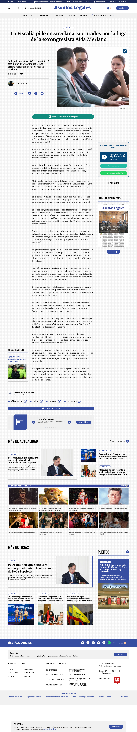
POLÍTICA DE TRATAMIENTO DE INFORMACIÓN (79, 679)
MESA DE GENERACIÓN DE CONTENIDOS (77, 670)
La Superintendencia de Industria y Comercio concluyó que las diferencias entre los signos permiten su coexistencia (113, 577)
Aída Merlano (17, 401)
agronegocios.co (34, 697)
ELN (87, 2)
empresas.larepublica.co (57, 697)
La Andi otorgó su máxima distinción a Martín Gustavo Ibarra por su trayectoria (113, 456)
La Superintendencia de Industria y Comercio (46, 2)
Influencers (22, 2)
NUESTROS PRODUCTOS (54, 675)
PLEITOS (72, 16)
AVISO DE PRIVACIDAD (77, 675)
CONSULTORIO (43, 16)
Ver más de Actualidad (117, 441)
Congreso (52, 401)
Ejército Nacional (99, 2)
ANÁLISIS (83, 16)
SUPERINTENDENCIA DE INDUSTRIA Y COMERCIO (78, 685)
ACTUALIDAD (28, 16)
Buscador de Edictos (103, 16)
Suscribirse (122, 8)
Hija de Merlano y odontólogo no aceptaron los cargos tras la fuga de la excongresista (17, 358)
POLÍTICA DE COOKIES (54, 685)
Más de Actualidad (23, 441)
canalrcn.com (105, 697)
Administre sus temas (52, 408)
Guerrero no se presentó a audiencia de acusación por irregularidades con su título (113, 472)
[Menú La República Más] (9, 8)
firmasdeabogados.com (83, 697)
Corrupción (72, 401)
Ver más (112, 252)
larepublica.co (15, 697)
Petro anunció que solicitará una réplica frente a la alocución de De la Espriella (23, 460)
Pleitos (103, 552)
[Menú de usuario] (109, 8)
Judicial (35, 401)
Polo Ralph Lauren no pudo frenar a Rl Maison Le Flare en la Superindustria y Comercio (113, 568)
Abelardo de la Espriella (118, 2)
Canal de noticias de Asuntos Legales (65, 117)
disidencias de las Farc (74, 2)
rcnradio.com (122, 697)
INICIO (10, 669)
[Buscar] (18, 8)
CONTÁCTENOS (51, 670)
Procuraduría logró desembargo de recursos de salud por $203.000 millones (79, 599)
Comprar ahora (113, 166)
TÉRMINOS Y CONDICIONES (55, 679)
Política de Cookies (49, 729)
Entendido (116, 726)
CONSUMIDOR (59, 16)
